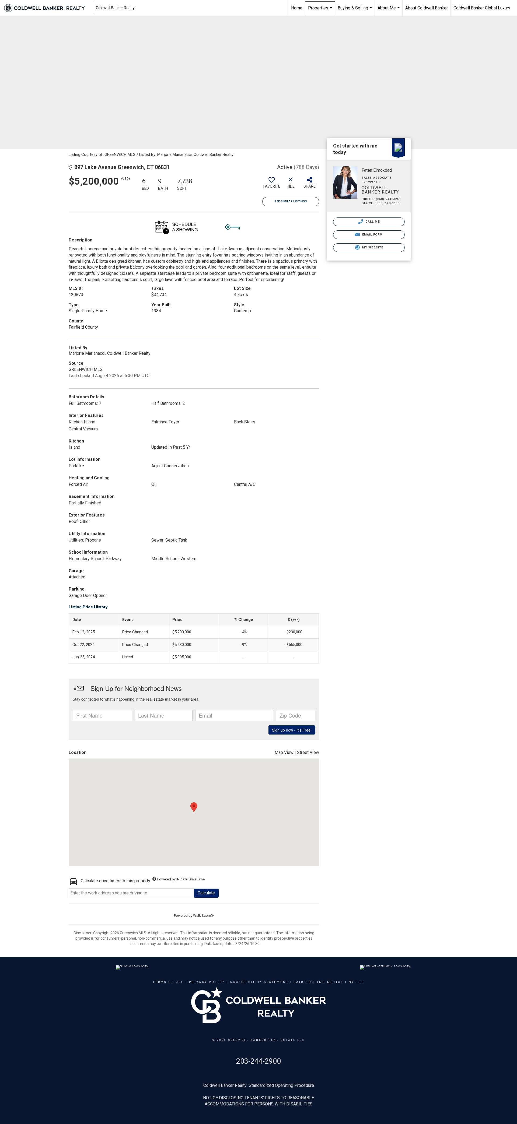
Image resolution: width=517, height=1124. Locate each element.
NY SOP (356, 982)
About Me (389, 10)
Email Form (372, 234)
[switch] (271, 185)
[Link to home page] (47, 8)
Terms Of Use (168, 982)
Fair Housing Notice (319, 982)
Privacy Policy (207, 982)
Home (296, 7)
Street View (308, 752)
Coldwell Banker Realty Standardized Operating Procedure (258, 1085)
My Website (372, 247)
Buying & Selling (355, 10)
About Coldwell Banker (426, 7)
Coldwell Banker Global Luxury (481, 7)
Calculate (206, 892)
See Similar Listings (290, 201)
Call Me (372, 221)
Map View (284, 752)
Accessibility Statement (259, 982)
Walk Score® (203, 916)
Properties (320, 10)
